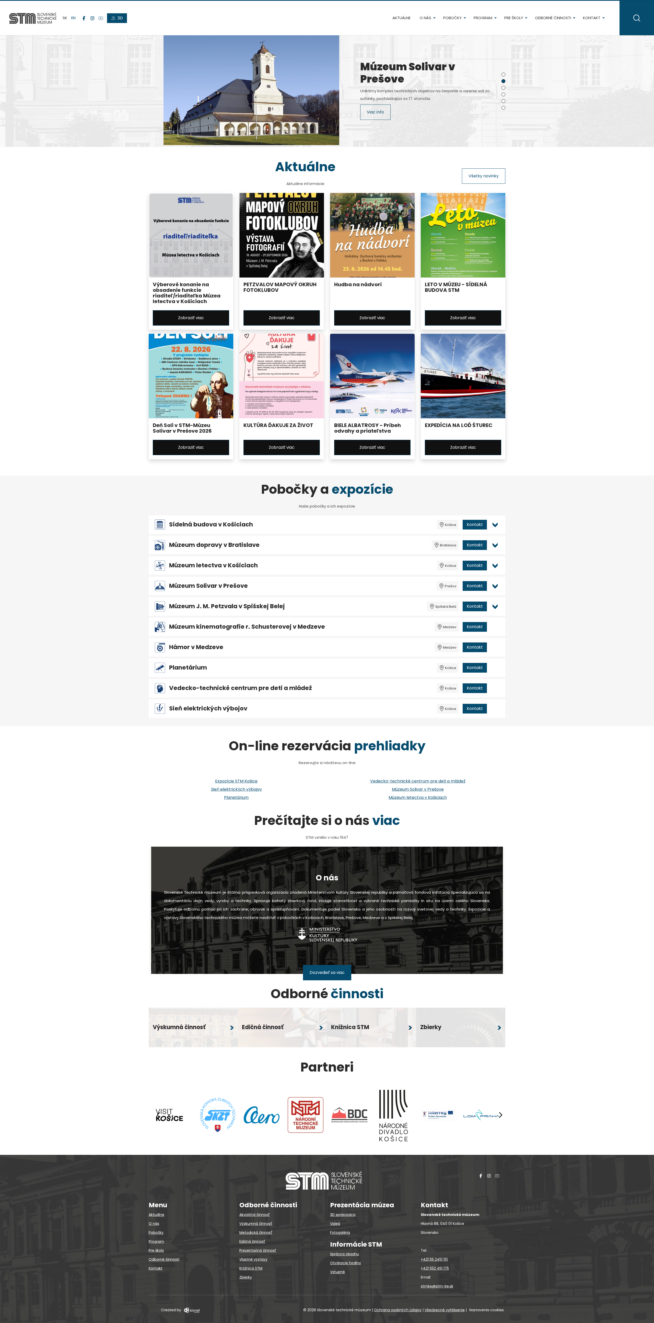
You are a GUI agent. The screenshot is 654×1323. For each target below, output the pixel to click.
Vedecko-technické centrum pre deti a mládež (240, 688)
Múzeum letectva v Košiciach (213, 565)
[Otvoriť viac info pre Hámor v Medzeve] (495, 647)
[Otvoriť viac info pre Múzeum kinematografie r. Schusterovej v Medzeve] (495, 627)
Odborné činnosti (553, 17)
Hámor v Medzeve (196, 647)
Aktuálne (401, 17)
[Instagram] (92, 18)
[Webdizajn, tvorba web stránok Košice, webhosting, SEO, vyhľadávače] (191, 1310)
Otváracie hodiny (345, 1263)
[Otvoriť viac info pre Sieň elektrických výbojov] (495, 708)
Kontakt (591, 17)
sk (65, 17)
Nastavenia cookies (486, 1310)
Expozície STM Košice (236, 781)
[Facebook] (84, 18)
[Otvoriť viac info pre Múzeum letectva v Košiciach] (495, 565)
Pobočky (452, 17)
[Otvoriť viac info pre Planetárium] (495, 667)
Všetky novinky (484, 176)
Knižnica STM (250, 1268)
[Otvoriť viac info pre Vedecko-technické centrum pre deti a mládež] (495, 688)
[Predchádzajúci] (159, 1115)
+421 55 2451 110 (434, 1259)
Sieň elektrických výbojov (208, 708)
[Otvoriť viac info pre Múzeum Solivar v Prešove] (495, 586)
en (73, 17)
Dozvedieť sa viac (327, 972)
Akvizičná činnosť (254, 1214)
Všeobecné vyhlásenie (445, 1310)
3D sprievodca (342, 1214)
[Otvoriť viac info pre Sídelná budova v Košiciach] (495, 524)
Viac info (375, 113)
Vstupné (337, 1271)
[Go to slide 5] (503, 101)
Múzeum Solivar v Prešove (208, 586)
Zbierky (245, 1277)
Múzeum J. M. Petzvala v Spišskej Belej (227, 606)
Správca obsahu (344, 1254)
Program (483, 17)
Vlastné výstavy (253, 1259)
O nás (425, 17)
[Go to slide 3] (503, 88)
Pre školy (513, 17)
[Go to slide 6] (503, 108)
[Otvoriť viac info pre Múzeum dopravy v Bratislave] (495, 545)
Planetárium (188, 667)
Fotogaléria (340, 1232)
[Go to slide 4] (503, 94)
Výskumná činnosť (255, 1223)
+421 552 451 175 (435, 1268)
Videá (335, 1223)
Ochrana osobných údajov (398, 1310)
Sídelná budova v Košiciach (211, 524)
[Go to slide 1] (503, 74)
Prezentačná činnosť (257, 1250)
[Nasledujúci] (500, 1115)
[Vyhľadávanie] (637, 18)
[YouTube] (101, 18)
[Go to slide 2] (503, 81)
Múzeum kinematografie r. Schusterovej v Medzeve (247, 627)
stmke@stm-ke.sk (437, 1286)
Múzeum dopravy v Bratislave (214, 545)
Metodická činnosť (255, 1232)
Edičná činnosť (252, 1241)
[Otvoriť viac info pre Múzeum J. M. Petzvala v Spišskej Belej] (495, 606)
